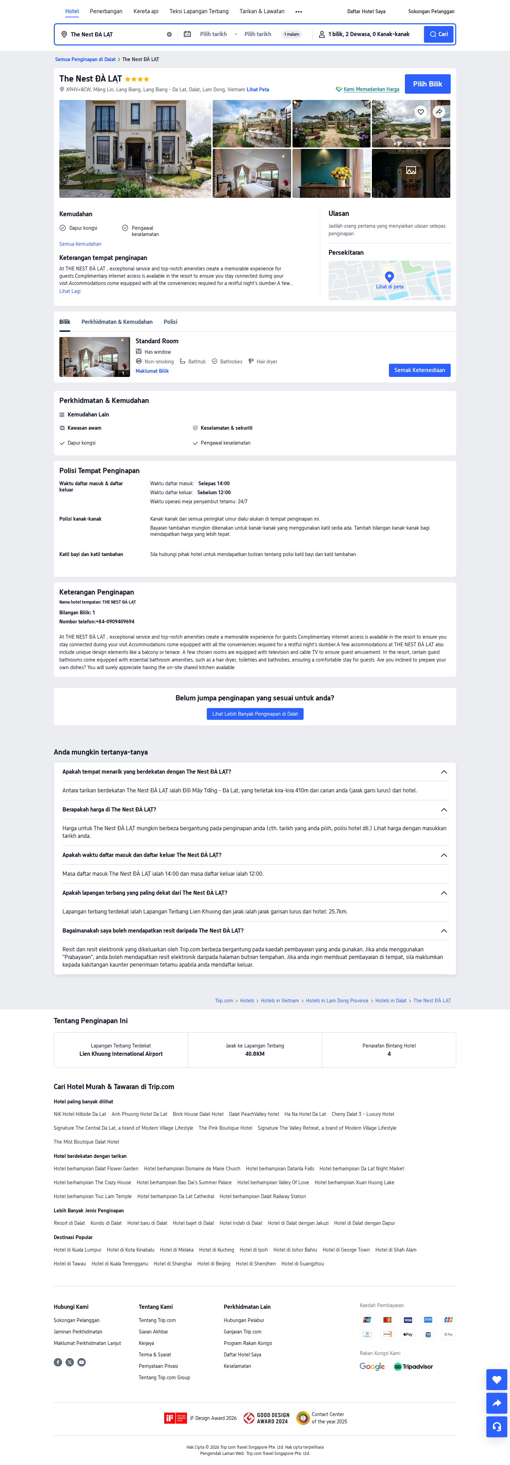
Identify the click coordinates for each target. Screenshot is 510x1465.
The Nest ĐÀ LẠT (90, 79)
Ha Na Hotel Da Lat (305, 1114)
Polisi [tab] (170, 322)
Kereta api (146, 11)
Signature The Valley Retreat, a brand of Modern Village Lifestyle (327, 1128)
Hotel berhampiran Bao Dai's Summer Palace (184, 1182)
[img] (135, 149)
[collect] (496, 1379)
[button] (299, 11)
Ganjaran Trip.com (243, 1332)
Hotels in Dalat (391, 1000)
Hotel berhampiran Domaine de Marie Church (192, 1168)
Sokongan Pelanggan (77, 1320)
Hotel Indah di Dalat (241, 1223)
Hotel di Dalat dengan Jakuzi (298, 1223)
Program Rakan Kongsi (248, 1343)
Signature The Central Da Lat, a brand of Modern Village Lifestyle (123, 1128)
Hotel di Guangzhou (302, 1263)
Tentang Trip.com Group (164, 1377)
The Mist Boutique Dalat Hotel (86, 1142)
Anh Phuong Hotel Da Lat (139, 1114)
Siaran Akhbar (153, 1332)
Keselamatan (237, 1366)
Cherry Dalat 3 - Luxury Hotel (363, 1114)
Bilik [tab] (64, 322)
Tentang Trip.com (157, 1320)
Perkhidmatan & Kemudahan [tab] (117, 322)
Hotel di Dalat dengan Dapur (364, 1223)
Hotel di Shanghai (173, 1263)
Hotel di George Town (346, 1250)
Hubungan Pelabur (244, 1320)
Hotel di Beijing (213, 1263)
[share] (496, 1403)
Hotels (247, 1000)
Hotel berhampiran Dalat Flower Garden (96, 1168)
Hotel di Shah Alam (396, 1250)
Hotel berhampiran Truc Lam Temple (93, 1196)
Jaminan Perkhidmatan (78, 1332)
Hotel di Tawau (70, 1263)
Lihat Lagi (69, 291)
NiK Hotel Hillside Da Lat (80, 1114)
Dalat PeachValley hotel (254, 1114)
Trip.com (224, 1000)
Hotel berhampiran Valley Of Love (273, 1182)
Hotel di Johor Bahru (295, 1250)
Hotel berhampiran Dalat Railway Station (263, 1196)
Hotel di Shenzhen (256, 1263)
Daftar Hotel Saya (242, 1354)
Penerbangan (106, 11)
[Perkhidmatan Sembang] (496, 1426)
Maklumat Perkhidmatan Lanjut (87, 1343)
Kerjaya (146, 1343)
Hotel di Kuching (216, 1250)
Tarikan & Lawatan (262, 11)
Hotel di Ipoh (254, 1250)
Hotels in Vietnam (280, 1000)
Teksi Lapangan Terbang (199, 11)
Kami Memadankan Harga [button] (371, 89)
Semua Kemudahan (80, 244)
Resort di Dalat (69, 1223)
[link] (366, 11)
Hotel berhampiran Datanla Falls (280, 1168)
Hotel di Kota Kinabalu (130, 1250)
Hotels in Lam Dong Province (337, 1000)
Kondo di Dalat (106, 1223)
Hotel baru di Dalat (147, 1223)
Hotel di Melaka (177, 1250)
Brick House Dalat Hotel (198, 1114)
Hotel (72, 11)
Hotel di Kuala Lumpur (77, 1250)
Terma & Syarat (155, 1354)
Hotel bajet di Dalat (193, 1223)
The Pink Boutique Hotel (225, 1128)
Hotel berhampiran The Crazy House (92, 1182)
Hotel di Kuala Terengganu (120, 1263)
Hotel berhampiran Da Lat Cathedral (175, 1196)
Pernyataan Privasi (158, 1366)
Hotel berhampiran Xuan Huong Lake (354, 1182)
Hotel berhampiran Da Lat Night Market (362, 1168)
